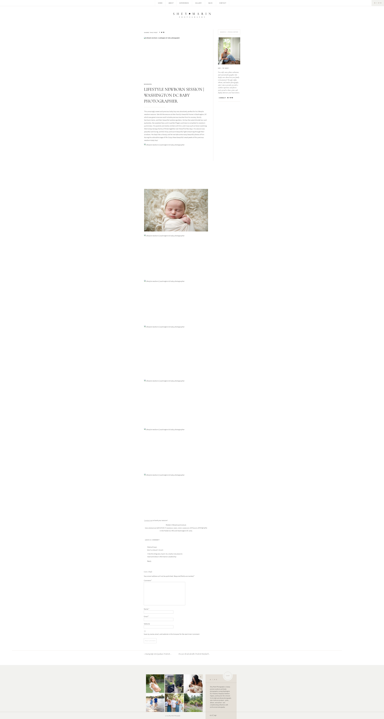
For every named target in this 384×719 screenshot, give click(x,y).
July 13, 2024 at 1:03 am (155, 550)
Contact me (148, 520)
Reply (149, 561)
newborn (148, 84)
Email (146, 616)
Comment (148, 580)
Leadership (172, 557)
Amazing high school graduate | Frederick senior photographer (163, 654)
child (180, 528)
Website (147, 624)
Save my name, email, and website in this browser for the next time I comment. (172, 634)
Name (146, 609)
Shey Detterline (150, 528)
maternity (186, 528)
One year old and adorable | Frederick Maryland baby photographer (198, 654)
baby (175, 528)
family (195, 528)
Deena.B (150, 547)
